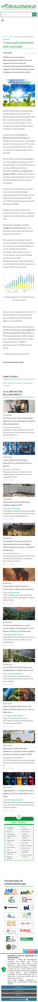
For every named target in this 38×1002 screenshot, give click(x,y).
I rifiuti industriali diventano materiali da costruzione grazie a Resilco (17, 463)
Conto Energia (10, 847)
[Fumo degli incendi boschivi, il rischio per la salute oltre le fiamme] (19, 574)
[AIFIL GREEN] (27, 939)
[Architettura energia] (11, 923)
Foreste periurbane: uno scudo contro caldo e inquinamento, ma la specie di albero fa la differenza (18, 628)
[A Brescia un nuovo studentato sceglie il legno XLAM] (19, 490)
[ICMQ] (27, 899)
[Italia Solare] (11, 931)
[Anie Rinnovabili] (11, 892)
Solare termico (26, 848)
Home (5, 36)
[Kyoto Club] (11, 915)
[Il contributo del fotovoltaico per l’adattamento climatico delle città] (19, 655)
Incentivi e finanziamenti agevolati (26, 836)
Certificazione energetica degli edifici (11, 836)
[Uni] (27, 907)
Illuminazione (25, 831)
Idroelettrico (25, 829)
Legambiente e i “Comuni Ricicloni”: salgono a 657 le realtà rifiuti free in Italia (18, 793)
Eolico (5, 383)
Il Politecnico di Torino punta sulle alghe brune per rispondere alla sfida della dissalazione (19, 421)
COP (8, 850)
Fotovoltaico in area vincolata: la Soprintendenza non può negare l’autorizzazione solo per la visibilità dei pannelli (19, 545)
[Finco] (11, 939)
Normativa (25, 843)
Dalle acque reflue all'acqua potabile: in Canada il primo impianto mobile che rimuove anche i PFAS (19, 751)
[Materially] (11, 907)
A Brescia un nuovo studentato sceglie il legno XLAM (16, 503)
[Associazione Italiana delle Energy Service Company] (27, 923)
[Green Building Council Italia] (11, 947)
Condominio (10, 844)
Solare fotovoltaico (15, 383)
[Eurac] (27, 931)
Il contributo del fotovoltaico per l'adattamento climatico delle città (18, 668)
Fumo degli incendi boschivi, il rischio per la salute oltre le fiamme (18, 587)
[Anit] (27, 892)
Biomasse (9, 831)
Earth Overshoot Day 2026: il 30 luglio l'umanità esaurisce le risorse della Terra (18, 709)
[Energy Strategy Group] (11, 899)
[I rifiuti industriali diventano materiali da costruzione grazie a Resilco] (19, 448)
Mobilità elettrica (26, 840)
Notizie (10, 36)
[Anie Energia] (27, 915)
